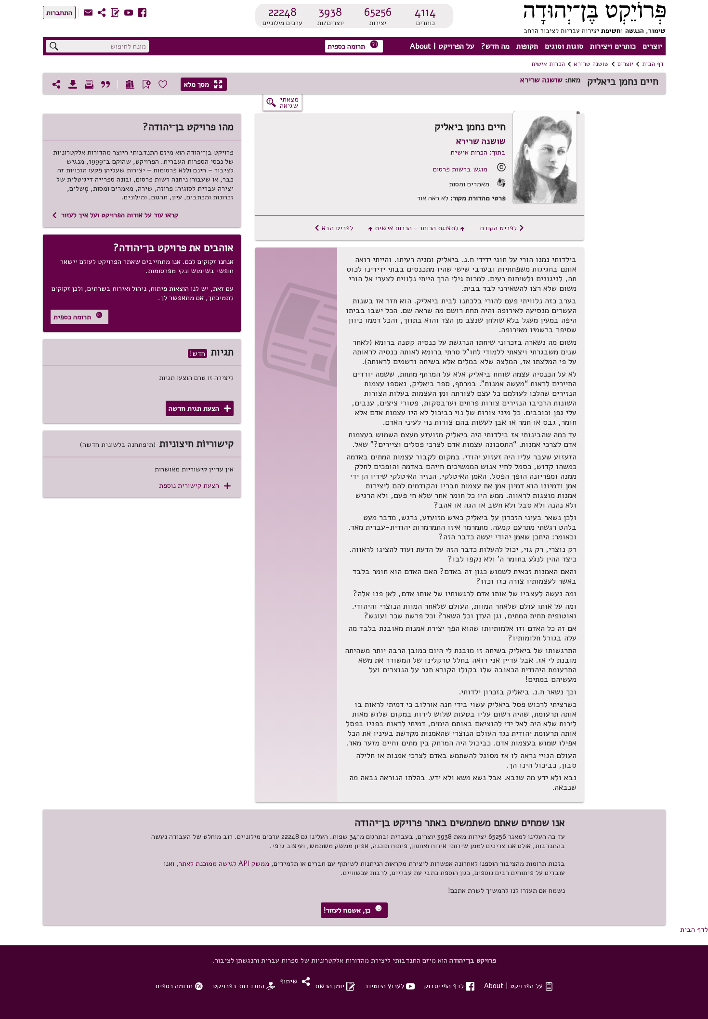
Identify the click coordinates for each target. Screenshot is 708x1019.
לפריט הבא (333, 228)
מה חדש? (495, 46)
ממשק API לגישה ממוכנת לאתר (224, 863)
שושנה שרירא (591, 64)
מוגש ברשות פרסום (460, 169)
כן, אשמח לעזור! (353, 910)
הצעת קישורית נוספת (195, 485)
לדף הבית (694, 929)
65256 (378, 12)
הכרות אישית (548, 64)
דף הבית (653, 64)
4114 (425, 12)
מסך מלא (203, 84)
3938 (330, 12)
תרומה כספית (353, 45)
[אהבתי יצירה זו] (163, 84)
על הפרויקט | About (442, 46)
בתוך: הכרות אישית (478, 152)
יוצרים (652, 46)
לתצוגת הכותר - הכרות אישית (416, 228)
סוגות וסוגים (564, 46)
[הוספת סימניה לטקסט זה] (146, 84)
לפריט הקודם (502, 228)
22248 (282, 12)
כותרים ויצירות (613, 46)
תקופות (527, 46)
